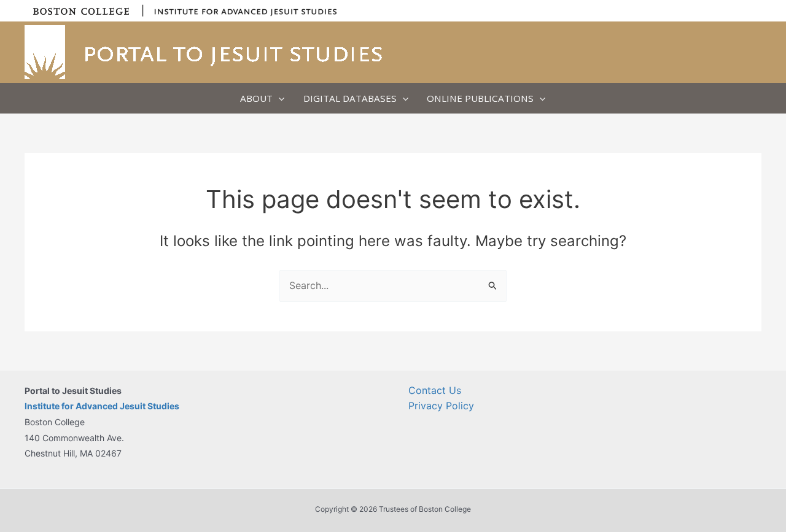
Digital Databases (350, 98)
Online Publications (480, 98)
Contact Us (434, 390)
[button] (278, 98)
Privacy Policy (441, 405)
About (256, 98)
